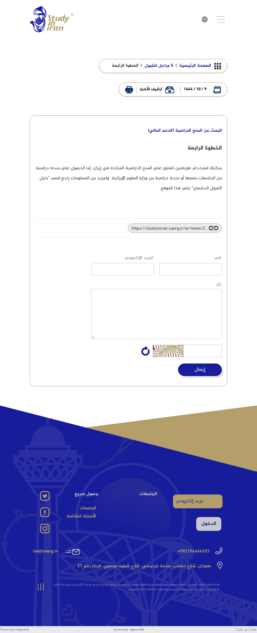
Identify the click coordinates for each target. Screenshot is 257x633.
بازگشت (242, 629)
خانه (253, 629)
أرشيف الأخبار (150, 89)
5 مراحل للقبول (158, 66)
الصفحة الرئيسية (195, 66)
